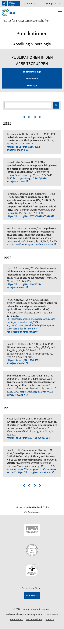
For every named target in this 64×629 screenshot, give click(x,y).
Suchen (56, 105)
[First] (24, 117)
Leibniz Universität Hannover (36, 608)
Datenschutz (16, 619)
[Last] (40, 117)
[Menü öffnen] (59, 13)
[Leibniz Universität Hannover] (11, 3)
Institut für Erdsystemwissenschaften (25, 20)
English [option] (52, 3)
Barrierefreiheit (34, 619)
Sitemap (50, 619)
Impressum (52, 614)
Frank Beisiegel (43, 507)
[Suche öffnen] (61, 3)
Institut (39, 614)
